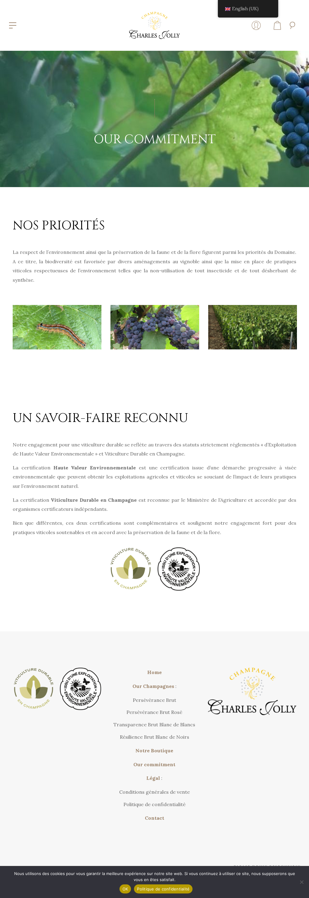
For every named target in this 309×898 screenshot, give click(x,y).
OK (125, 889)
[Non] (301, 882)
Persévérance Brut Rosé (154, 712)
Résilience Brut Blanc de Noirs (154, 737)
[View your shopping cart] (277, 25)
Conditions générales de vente (154, 792)
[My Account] (256, 25)
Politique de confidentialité (154, 804)
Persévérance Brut (154, 700)
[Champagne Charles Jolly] (154, 25)
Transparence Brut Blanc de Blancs (154, 724)
